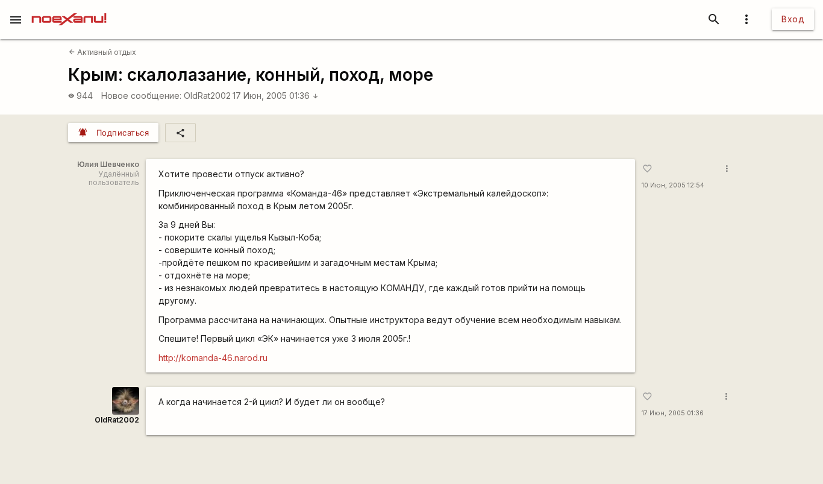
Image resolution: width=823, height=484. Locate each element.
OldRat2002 (207, 95)
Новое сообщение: (141, 95)
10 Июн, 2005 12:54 (673, 185)
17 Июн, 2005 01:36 (276, 95)
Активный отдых (102, 52)
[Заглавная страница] (69, 8)
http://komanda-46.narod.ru (213, 358)
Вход (792, 19)
